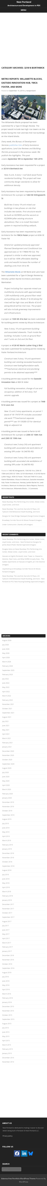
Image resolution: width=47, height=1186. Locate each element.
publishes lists (15, 145)
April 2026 (6, 657)
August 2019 (6, 819)
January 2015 (7, 1053)
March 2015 (6, 1045)
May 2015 (5, 1036)
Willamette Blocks (13, 272)
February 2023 (7, 674)
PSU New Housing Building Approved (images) (28, 582)
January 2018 (7, 900)
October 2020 (7, 760)
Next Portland (24, 2)
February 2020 (7, 794)
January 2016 (7, 1002)
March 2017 (6, 943)
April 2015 (6, 1040)
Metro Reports (32, 485)
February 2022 (7, 700)
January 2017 (7, 951)
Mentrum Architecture (18, 485)
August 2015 (6, 1023)
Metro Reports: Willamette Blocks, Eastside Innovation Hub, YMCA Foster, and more (21, 82)
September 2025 (8, 670)
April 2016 (6, 989)
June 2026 (5, 649)
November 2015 (8, 1011)
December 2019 (8, 802)
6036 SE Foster (17, 477)
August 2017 (6, 921)
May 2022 (5, 687)
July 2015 (5, 1028)
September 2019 (8, 815)
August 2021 (6, 717)
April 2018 (6, 887)
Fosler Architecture (12, 482)
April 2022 (6, 691)
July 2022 (5, 679)
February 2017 (7, 947)
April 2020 (6, 785)
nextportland (31, 91)
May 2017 (5, 934)
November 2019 (8, 806)
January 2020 (7, 798)
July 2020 (5, 772)
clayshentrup (7, 569)
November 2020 (8, 755)
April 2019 (6, 836)
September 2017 (8, 917)
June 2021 (5, 725)
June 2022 (5, 683)
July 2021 (5, 721)
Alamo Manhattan (7, 479)
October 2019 (7, 811)
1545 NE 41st (30, 471)
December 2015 (8, 1006)
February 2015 (7, 1049)
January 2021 (7, 747)
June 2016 (5, 981)
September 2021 (8, 713)
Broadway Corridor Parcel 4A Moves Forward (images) (22, 520)
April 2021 (6, 734)
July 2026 (5, 645)
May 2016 (5, 985)
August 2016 (6, 972)
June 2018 (5, 879)
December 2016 (8, 955)
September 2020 (8, 764)
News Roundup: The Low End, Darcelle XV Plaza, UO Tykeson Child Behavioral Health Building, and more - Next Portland (23, 579)
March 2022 (6, 696)
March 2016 (6, 994)
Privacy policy (7, 1136)
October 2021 (7, 708)
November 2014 (8, 1062)
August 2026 (6, 640)
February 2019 (7, 845)
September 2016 (8, 968)
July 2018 (5, 874)
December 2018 (8, 853)
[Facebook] (17, 1153)
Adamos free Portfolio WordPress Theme (18, 1178)
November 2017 (8, 909)
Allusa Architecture (22, 479)
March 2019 (6, 840)
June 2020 (5, 777)
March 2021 (6, 738)
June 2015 (5, 1032)
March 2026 (6, 662)
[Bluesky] (30, 1153)
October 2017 (7, 913)
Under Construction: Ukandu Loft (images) (17, 524)
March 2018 (6, 891)
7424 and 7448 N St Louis (33, 477)
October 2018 (7, 862)
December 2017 (8, 904)
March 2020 (6, 789)
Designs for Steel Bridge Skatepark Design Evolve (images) (23, 516)
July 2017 (5, 926)
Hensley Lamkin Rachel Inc (29, 482)
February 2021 (7, 743)
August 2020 (6, 768)
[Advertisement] (23, 37)
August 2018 (6, 870)
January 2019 (7, 849)
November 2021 (8, 704)
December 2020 (8, 751)
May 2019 (5, 832)
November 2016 (8, 960)
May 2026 (5, 653)
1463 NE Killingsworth (16, 471)
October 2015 (7, 1015)
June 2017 (5, 930)
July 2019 (5, 823)
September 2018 (8, 866)
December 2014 (8, 1058)
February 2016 (7, 998)
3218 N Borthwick (26, 474)
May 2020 (5, 781)
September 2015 (8, 1019)
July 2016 (5, 977)
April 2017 (6, 938)
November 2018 (8, 857)
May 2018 (5, 883)
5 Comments (33, 488)
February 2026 (7, 666)
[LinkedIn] (24, 1153)
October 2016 (7, 964)
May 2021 (5, 730)
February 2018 (7, 896)
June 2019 (5, 828)
